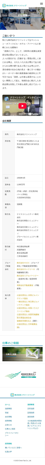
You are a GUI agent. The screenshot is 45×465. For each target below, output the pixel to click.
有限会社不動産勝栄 (25, 285)
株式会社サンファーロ (26, 269)
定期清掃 (30, 413)
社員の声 (8, 452)
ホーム (7, 405)
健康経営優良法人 (24, 321)
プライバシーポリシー (11, 434)
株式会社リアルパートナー (28, 276)
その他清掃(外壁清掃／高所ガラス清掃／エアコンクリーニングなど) (34, 424)
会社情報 (8, 417)
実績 (6, 413)
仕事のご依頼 (10, 429)
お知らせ (8, 425)
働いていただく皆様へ (13, 448)
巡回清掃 (30, 417)
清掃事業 (8, 409)
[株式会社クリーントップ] (14, 5)
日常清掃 (30, 409)
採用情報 (8, 421)
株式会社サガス (23, 263)
